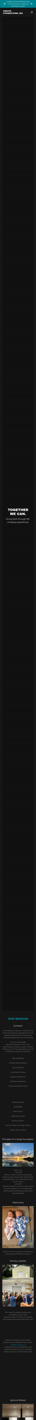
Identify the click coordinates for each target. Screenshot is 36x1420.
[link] (13, 13)
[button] (32, 12)
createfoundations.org (18, 1345)
